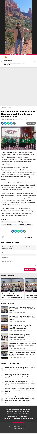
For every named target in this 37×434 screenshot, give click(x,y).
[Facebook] (2, 123)
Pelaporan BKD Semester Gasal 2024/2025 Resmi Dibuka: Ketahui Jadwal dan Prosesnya (20, 382)
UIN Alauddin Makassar (25, 224)
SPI (15, 224)
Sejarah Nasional (7, 224)
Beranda (3, 107)
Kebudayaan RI (22, 222)
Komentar (32, 123)
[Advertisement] (18, 86)
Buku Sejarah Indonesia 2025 (9, 222)
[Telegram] (11, 123)
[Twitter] (5, 123)
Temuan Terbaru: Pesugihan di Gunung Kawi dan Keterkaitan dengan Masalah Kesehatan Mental (19, 390)
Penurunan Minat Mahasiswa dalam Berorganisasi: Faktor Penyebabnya (17, 375)
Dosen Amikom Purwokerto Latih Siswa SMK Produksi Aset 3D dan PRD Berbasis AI (22, 317)
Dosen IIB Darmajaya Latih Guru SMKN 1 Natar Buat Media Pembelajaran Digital (22, 345)
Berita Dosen (8, 60)
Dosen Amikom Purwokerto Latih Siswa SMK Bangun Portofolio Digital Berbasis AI (12, 295)
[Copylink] (14, 123)
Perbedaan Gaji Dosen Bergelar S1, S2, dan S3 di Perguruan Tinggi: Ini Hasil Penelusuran (20, 368)
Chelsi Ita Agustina (6, 119)
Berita (9, 107)
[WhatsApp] (8, 123)
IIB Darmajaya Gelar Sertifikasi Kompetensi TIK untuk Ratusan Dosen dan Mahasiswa (20, 336)
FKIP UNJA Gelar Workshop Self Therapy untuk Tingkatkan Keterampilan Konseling (20, 327)
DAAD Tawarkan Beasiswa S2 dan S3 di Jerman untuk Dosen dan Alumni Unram (22, 354)
